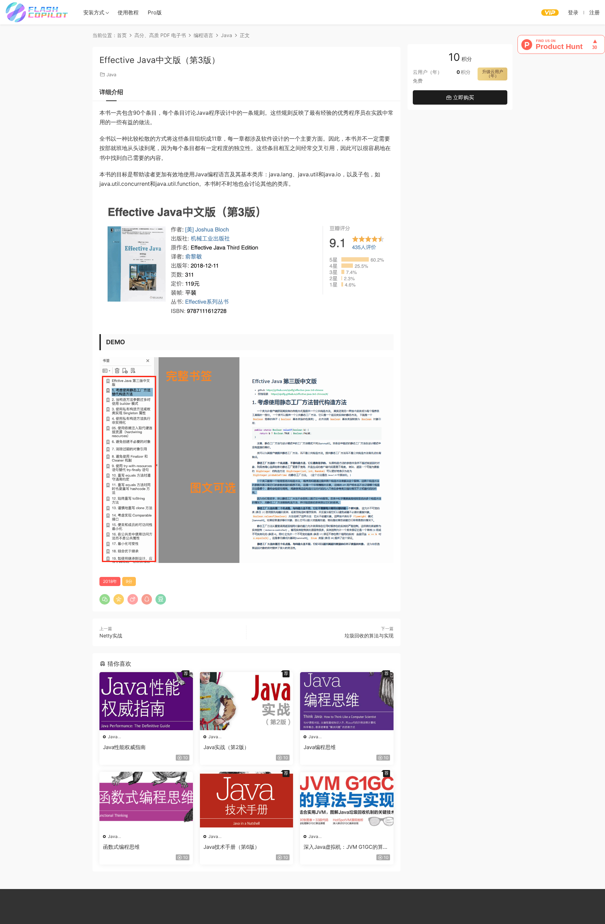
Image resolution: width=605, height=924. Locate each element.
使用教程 (128, 12)
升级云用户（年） (492, 73)
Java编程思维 (320, 747)
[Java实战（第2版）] (246, 701)
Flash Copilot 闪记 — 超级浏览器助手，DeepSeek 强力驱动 (36, 12)
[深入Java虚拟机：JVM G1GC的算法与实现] (347, 801)
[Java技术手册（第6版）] (246, 801)
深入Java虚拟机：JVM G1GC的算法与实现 (346, 847)
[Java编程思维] (347, 701)
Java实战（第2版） (226, 747)
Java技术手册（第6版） (231, 847)
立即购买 (463, 97)
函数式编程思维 (121, 847)
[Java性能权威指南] (146, 701)
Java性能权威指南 (124, 747)
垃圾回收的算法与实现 (369, 636)
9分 (129, 581)
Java (111, 74)
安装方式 (93, 12)
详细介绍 (111, 92)
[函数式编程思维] (146, 801)
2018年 (110, 581)
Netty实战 (110, 636)
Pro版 (155, 12)
